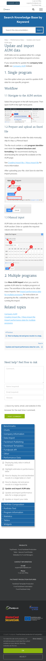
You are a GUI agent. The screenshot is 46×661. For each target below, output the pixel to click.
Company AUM (19, 66)
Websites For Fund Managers (23, 555)
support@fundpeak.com (23, 567)
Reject (23, 657)
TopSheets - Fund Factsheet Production (23, 549)
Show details (37, 639)
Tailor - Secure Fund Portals (23, 552)
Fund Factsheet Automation (23, 586)
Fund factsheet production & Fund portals (29, 634)
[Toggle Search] (33, 9)
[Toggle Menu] (41, 9)
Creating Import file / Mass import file (23, 163)
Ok (23, 651)
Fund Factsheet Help (23, 589)
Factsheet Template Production (23, 584)
